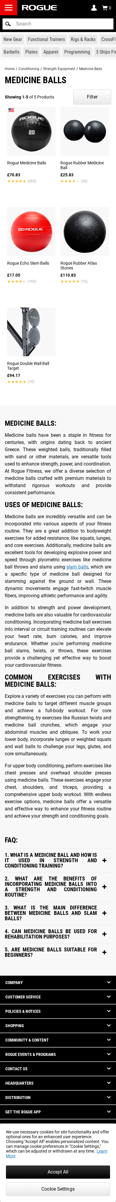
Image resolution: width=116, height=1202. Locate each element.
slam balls (77, 567)
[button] (8, 24)
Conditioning (28, 69)
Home (10, 69)
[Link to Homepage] (40, 7)
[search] (58, 24)
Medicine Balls (90, 69)
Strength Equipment (59, 69)
